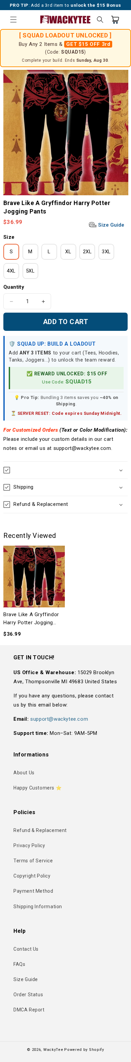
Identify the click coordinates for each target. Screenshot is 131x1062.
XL (68, 252)
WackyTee (53, 1049)
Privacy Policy (29, 845)
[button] (13, 19)
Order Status (28, 994)
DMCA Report (29, 1009)
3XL (106, 252)
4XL (11, 271)
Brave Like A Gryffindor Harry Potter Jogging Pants (31, 619)
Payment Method (33, 891)
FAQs (19, 964)
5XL (30, 271)
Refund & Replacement (40, 830)
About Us (24, 772)
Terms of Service (33, 860)
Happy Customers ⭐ (37, 788)
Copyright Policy (32, 876)
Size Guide (110, 225)
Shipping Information (37, 906)
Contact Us (26, 949)
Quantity (13, 287)
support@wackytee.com (59, 719)
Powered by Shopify (84, 1049)
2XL (87, 252)
